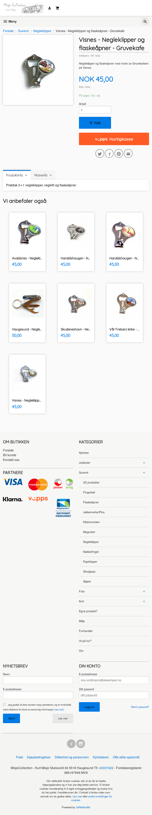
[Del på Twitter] (99, 153)
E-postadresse (88, 674)
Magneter (89, 532)
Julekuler (84, 463)
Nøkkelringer (91, 552)
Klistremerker (91, 522)
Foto (82, 591)
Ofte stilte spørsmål (126, 757)
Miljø (82, 621)
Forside (8, 31)
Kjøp (97, 122)
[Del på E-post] (128, 153)
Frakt (19, 757)
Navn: (6, 674)
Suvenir (83, 472)
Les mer (62, 718)
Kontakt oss (11, 459)
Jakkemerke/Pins (93, 512)
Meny (12, 21)
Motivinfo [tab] (41, 175)
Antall (82, 104)
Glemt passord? (140, 707)
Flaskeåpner (91, 502)
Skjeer (87, 581)
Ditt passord (86, 689)
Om (81, 651)
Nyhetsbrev (101, 757)
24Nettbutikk (83, 807)
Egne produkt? (88, 611)
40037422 (106, 767)
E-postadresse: (12, 689)
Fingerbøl (89, 492)
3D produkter (91, 482)
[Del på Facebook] (109, 153)
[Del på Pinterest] (118, 153)
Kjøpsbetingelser (39, 757)
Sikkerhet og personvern (72, 757)
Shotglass (89, 571)
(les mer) (59, 709)
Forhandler (86, 631)
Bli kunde (9, 455)
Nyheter (84, 453)
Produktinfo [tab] (14, 175)
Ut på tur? (85, 641)
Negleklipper (91, 542)
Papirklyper (90, 562)
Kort (81, 601)
